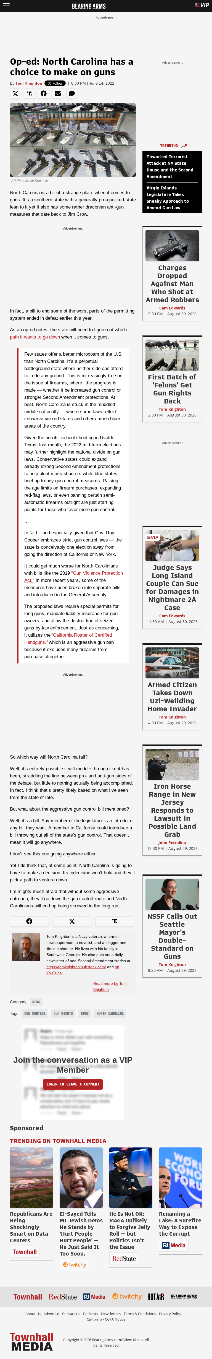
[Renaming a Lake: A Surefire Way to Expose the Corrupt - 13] (180, 1177)
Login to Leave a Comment (72, 1084)
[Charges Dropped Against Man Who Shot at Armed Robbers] (172, 245)
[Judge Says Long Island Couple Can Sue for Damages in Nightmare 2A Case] (172, 545)
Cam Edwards (172, 308)
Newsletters (111, 1313)
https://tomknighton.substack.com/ (76, 967)
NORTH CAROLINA (110, 1013)
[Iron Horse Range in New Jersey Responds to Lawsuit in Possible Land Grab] (172, 764)
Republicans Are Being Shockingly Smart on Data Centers (31, 1227)
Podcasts (90, 1313)
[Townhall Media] (31, 1341)
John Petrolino (172, 842)
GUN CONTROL (35, 1013)
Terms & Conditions (140, 1313)
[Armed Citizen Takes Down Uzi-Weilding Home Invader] (172, 662)
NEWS (36, 1002)
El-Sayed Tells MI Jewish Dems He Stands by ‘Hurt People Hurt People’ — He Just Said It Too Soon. (81, 1233)
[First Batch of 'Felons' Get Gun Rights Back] (172, 355)
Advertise (51, 1313)
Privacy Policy (170, 1313)
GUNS (85, 1013)
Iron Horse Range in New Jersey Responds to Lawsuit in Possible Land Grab (172, 810)
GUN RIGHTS (63, 1013)
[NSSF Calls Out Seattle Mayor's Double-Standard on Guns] (172, 894)
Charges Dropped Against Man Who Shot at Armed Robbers (172, 283)
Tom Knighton (28, 83)
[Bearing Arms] (88, 5)
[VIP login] (202, 6)
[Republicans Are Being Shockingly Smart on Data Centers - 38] (31, 1177)
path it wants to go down (35, 337)
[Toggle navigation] (6, 6)
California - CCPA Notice (106, 1319)
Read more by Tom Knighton (110, 986)
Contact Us (71, 1313)
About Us (33, 1313)
